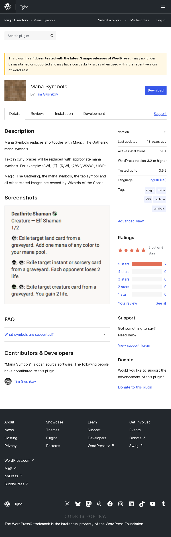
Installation (64, 113)
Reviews (38, 113)
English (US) (158, 180)
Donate (137, 438)
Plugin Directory (16, 20)
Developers (97, 438)
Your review (127, 303)
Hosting (10, 438)
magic (150, 190)
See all (161, 303)
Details (14, 113)
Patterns (53, 445)
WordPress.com (19, 460)
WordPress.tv (101, 445)
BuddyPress (16, 484)
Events (135, 430)
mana (161, 190)
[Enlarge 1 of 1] (104, 211)
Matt (10, 468)
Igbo (18, 504)
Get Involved (140, 422)
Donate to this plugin (135, 387)
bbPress (13, 476)
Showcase (54, 422)
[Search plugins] (51, 35)
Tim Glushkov (47, 94)
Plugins (51, 438)
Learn (92, 422)
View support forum (134, 345)
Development (94, 113)
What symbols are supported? (29, 334)
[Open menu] (164, 6)
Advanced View (131, 221)
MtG (148, 199)
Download (156, 90)
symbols (159, 208)
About (9, 422)
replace (160, 199)
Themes (52, 430)
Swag (136, 445)
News (9, 430)
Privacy (10, 445)
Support (160, 113)
